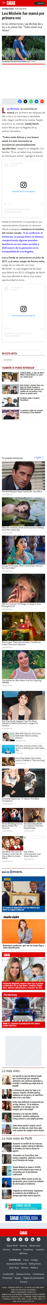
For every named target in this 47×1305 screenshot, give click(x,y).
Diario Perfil (12, 1245)
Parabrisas (28, 1249)
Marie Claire (35, 1245)
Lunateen (40, 1249)
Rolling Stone (35, 1263)
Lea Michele (8, 360)
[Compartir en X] (25, 101)
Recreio (24, 1267)
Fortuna (6, 1249)
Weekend (17, 1249)
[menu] (4, 3)
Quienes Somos (23, 1274)
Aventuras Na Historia (16, 1263)
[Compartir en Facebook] (20, 101)
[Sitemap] (38, 1239)
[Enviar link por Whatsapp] (31, 101)
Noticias (23, 1245)
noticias (23, 879)
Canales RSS (8, 1274)
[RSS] (32, 1239)
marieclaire (23, 917)
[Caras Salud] (23, 1209)
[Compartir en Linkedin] (36, 101)
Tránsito (23, 1281)
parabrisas (23, 995)
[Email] (42, 101)
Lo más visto (11, 1071)
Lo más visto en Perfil (17, 1138)
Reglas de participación (33, 1278)
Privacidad (7, 1278)
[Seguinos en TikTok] (26, 1239)
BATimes (23, 1253)
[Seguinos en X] (20, 1239)
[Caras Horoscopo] (23, 1220)
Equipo (18, 1278)
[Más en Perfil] (16, 872)
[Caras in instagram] (8, 1239)
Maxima (34, 1267)
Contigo (34, 1260)
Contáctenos (38, 1274)
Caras (25, 1260)
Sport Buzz (14, 1267)
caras (23, 955)
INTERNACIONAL (8, 9)
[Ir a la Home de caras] (11, 4)
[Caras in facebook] (14, 1239)
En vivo (41, 3)
